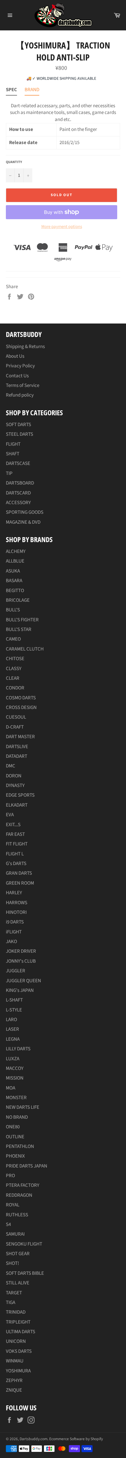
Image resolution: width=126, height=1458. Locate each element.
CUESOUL (16, 717)
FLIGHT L (15, 853)
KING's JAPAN (20, 990)
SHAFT (12, 453)
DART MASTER (20, 736)
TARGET (14, 1292)
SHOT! (12, 1263)
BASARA (14, 580)
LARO (11, 1019)
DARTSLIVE (17, 746)
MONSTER (16, 1097)
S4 (8, 1224)
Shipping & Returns (25, 346)
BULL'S (13, 609)
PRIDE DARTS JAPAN (26, 1166)
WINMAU (14, 1360)
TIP (9, 473)
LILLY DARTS (18, 1048)
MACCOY (14, 1068)
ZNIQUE (14, 1390)
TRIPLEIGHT (18, 1322)
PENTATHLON (20, 1146)
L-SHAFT (14, 1000)
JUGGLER (15, 970)
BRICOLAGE (18, 600)
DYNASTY (15, 785)
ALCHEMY (15, 551)
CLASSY (13, 668)
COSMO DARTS (21, 697)
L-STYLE (14, 1009)
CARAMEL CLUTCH (25, 649)
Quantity (14, 162)
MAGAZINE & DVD (23, 522)
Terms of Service (22, 385)
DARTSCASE (18, 463)
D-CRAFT (15, 727)
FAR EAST (15, 834)
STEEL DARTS (19, 434)
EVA (10, 814)
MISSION (14, 1078)
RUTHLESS (17, 1214)
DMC (10, 765)
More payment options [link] (61, 227)
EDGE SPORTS (20, 795)
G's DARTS (16, 863)
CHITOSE (15, 658)
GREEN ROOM (20, 883)
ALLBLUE (15, 561)
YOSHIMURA (18, 1370)
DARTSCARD (18, 493)
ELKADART (17, 805)
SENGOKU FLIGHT (24, 1244)
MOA (10, 1088)
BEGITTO (15, 590)
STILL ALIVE (17, 1282)
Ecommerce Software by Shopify (76, 1439)
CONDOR (15, 687)
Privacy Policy (20, 365)
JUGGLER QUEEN (23, 980)
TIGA (10, 1302)
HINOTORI (16, 912)
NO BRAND (17, 1117)
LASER (12, 1029)
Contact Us (17, 375)
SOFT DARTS (18, 424)
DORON (13, 775)
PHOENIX (15, 1156)
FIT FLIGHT (17, 844)
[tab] (11, 91)
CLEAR (12, 678)
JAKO (11, 941)
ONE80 (13, 1126)
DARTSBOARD (20, 483)
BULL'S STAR (18, 629)
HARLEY (14, 892)
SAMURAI (15, 1234)
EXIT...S (13, 824)
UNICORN (16, 1341)
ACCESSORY (18, 502)
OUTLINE (15, 1136)
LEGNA (13, 1039)
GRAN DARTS (19, 873)
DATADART (16, 756)
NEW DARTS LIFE (22, 1107)
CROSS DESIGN (21, 707)
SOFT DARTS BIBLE (25, 1273)
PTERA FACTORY (22, 1185)
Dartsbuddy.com (33, 1439)
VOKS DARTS (19, 1351)
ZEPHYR (14, 1380)
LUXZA (12, 1058)
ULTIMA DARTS (20, 1331)
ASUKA (13, 571)
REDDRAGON (19, 1195)
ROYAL (12, 1204)
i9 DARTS (15, 922)
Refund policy (20, 395)
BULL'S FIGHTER (22, 619)
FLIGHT (13, 444)
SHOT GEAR (18, 1253)
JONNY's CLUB (21, 961)
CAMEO (13, 639)
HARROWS (16, 902)
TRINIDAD (15, 1312)
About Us (15, 356)
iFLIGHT (14, 931)
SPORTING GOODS (24, 512)
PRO (10, 1175)
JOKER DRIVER (21, 951)
